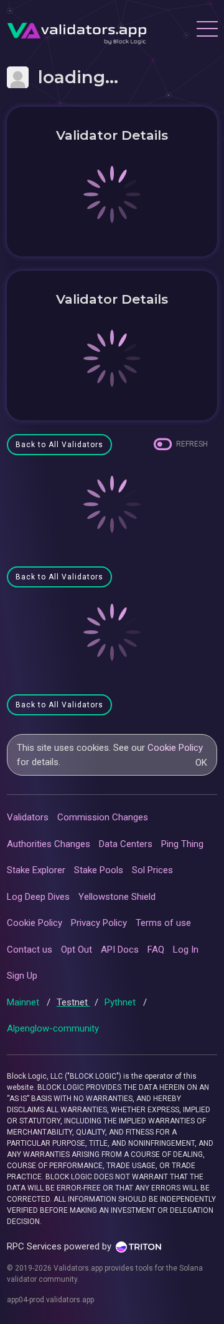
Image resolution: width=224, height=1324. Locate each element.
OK (201, 762)
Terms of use (163, 922)
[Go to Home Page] (77, 30)
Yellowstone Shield (117, 896)
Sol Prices (152, 870)
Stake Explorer (36, 870)
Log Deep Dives (38, 896)
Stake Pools (98, 870)
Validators (28, 817)
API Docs (120, 949)
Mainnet (24, 1002)
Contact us (29, 949)
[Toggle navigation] (206, 30)
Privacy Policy (99, 922)
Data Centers (125, 844)
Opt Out (76, 949)
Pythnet (121, 1002)
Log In (185, 949)
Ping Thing (182, 844)
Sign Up (22, 975)
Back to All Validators (59, 444)
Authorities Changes (48, 844)
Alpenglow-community (53, 1028)
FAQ (155, 949)
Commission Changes (102, 817)
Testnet (73, 1002)
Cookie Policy (175, 747)
